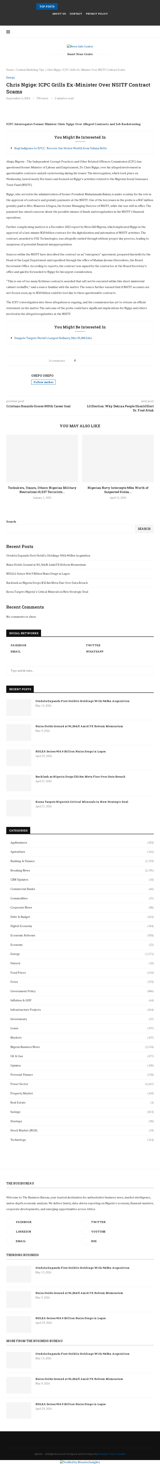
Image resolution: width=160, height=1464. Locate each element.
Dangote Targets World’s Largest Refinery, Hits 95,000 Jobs (53, 338)
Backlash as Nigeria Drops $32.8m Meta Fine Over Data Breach (47, 583)
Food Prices (82, 972)
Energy (82, 954)
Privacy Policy (97, 13)
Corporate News (82, 907)
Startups (82, 1121)
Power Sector (82, 1084)
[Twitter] (77, 20)
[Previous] (61, 6)
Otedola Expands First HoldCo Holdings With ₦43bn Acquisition (48, 555)
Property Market (82, 1093)
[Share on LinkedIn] (96, 361)
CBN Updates (82, 879)
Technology (82, 1140)
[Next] (67, 6)
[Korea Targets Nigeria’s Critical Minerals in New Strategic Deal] (18, 808)
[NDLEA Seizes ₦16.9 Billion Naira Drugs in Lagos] (18, 757)
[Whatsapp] (88, 20)
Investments (82, 1019)
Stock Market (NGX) (82, 1130)
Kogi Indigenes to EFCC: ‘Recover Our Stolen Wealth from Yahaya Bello (60, 148)
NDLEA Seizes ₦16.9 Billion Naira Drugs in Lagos (38, 573)
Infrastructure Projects (82, 1010)
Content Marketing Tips (30, 70)
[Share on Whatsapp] (100, 361)
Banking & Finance (82, 861)
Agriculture (82, 852)
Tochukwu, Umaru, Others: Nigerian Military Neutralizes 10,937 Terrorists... (42, 490)
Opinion (82, 1065)
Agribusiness (82, 842)
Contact (76, 13)
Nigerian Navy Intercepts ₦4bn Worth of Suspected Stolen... (118, 490)
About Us (59, 13)
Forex (82, 982)
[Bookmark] (152, 32)
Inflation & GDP (82, 1000)
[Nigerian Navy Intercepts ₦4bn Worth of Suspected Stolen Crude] (118, 458)
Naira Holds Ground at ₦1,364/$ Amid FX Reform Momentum (46, 565)
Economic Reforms (82, 935)
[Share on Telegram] (105, 361)
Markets (82, 1037)
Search (11, 521)
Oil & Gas (82, 1056)
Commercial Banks (82, 889)
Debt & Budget (82, 917)
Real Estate (82, 1102)
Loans (82, 1028)
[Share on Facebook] (83, 361)
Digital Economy (82, 926)
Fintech (82, 963)
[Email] (83, 20)
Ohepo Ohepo (42, 376)
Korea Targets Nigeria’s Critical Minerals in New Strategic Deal (47, 592)
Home (10, 70)
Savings (82, 1112)
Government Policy (82, 991)
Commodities (82, 898)
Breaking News (82, 870)
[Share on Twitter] (87, 361)
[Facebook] (72, 20)
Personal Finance (82, 1074)
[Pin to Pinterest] (91, 361)
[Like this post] (78, 361)
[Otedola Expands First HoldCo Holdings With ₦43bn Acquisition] (18, 707)
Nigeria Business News (82, 1047)
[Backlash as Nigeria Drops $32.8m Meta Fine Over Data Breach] (18, 783)
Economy (82, 945)
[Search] (146, 32)
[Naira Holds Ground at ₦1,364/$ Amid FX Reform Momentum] (18, 732)
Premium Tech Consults (111, 1453)
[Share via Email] (109, 361)
